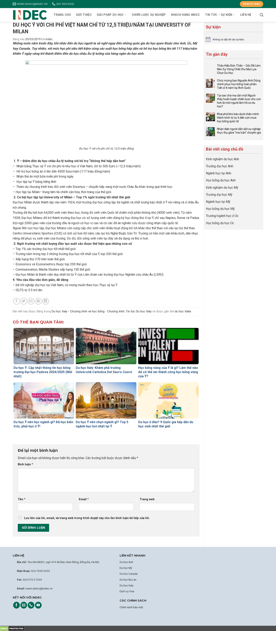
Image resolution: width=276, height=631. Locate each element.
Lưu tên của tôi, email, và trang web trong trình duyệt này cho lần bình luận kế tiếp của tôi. (87, 518)
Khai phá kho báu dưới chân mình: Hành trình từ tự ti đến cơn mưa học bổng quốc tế (238, 117)
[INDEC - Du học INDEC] (30, 15)
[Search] (261, 15)
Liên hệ (245, 15)
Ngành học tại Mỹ (218, 202)
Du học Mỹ (126, 567)
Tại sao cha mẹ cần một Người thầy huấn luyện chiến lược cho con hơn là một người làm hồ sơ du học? (239, 101)
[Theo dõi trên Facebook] (16, 605)
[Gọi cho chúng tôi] (31, 605)
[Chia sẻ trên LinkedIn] (45, 301)
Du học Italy (126, 585)
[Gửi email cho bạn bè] (31, 301)
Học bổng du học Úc (220, 223)
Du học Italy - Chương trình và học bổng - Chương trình (88, 311)
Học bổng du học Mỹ (220, 209)
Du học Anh (126, 562)
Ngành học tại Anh (218, 173)
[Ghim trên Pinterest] (38, 301)
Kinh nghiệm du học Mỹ (222, 187)
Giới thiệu (84, 15)
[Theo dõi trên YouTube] (38, 605)
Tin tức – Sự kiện (218, 15)
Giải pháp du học (110, 15)
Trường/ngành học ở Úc (222, 216)
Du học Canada (129, 573)
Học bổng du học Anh (221, 180)
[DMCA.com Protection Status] (12, 628)
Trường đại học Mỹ (219, 195)
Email (84, 499)
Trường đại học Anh (219, 166)
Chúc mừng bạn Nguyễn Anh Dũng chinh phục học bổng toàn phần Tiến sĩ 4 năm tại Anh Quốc (238, 84)
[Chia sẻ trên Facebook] (16, 301)
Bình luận (25, 464)
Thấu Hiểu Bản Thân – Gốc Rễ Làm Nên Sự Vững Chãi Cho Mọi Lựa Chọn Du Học (239, 69)
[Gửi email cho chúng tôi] (23, 605)
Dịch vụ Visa (127, 591)
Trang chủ (62, 15)
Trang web (147, 499)
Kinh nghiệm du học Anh (222, 159)
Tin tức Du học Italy (139, 311)
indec (49, 39)
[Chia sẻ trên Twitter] (23, 301)
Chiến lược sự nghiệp (149, 15)
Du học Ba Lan (128, 579)
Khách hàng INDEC (185, 15)
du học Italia (183, 311)
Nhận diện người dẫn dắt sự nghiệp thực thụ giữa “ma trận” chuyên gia (239, 130)
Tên (21, 499)
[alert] (233, 39)
